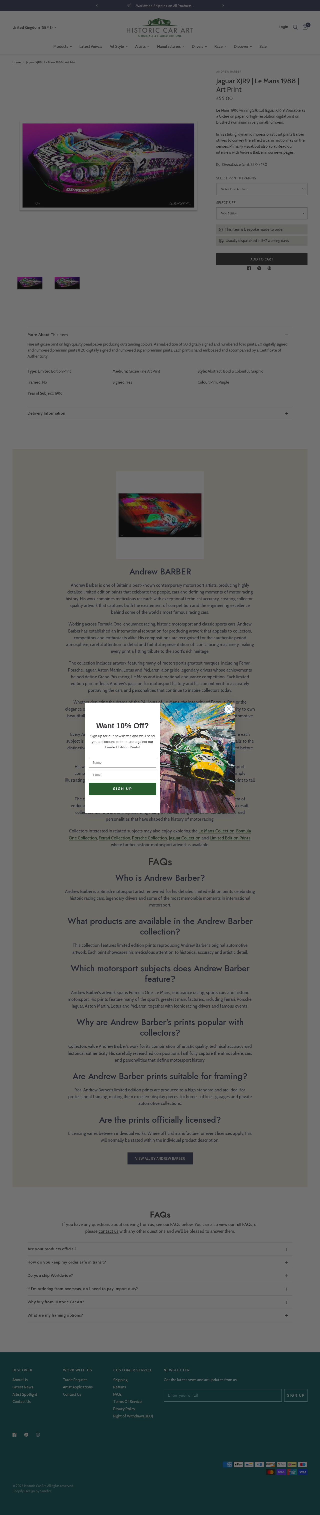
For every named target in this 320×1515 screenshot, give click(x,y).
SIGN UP (122, 788)
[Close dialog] (228, 709)
